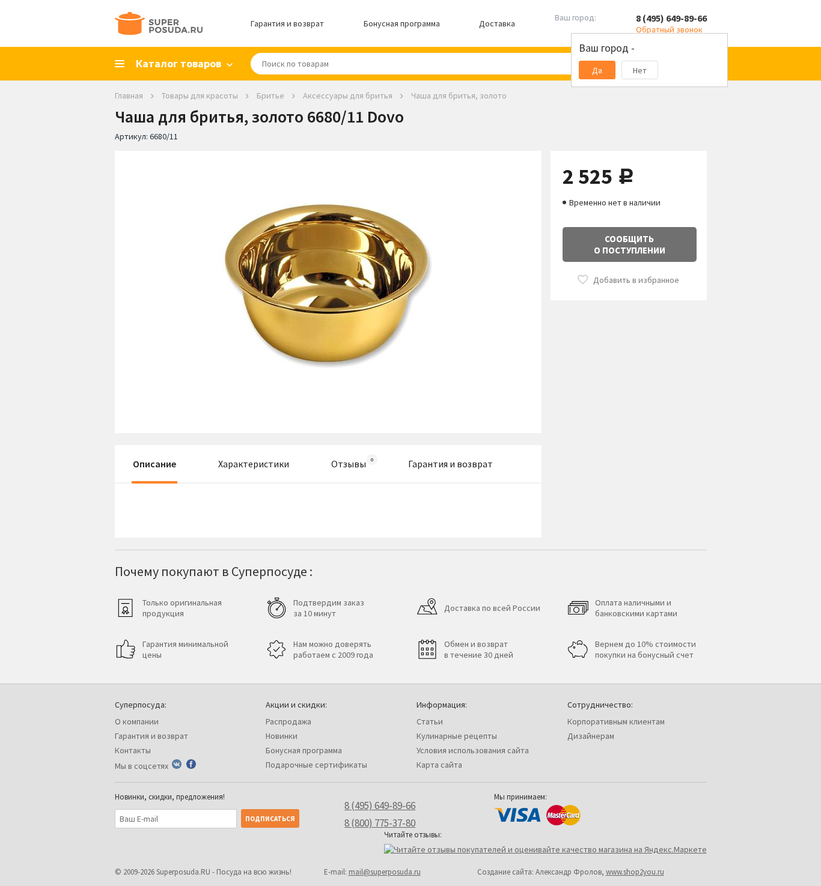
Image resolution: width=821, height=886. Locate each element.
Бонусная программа (402, 23)
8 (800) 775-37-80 (379, 823)
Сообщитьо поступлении (629, 244)
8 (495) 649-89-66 (671, 18)
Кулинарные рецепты (457, 735)
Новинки (282, 735)
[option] (328, 283)
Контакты (133, 750)
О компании (137, 721)
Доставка (497, 23)
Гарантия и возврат (287, 23)
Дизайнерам (590, 735)
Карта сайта (439, 764)
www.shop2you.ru (635, 872)
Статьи (430, 721)
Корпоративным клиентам (616, 721)
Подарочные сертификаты (316, 764)
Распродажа (288, 721)
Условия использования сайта (473, 750)
